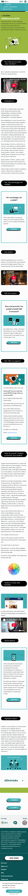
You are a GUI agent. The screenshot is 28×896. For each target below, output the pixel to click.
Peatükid (3, 869)
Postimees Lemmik (12, 432)
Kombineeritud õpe (7, 876)
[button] (21, 1)
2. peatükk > (14, 807)
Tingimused (4, 879)
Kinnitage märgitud (14, 891)
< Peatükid (14, 800)
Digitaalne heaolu (7, 9)
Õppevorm (4, 866)
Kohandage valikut (14, 894)
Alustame (14, 229)
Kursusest (4, 863)
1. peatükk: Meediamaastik (9, 7)
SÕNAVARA (11, 780)
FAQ (2, 873)
